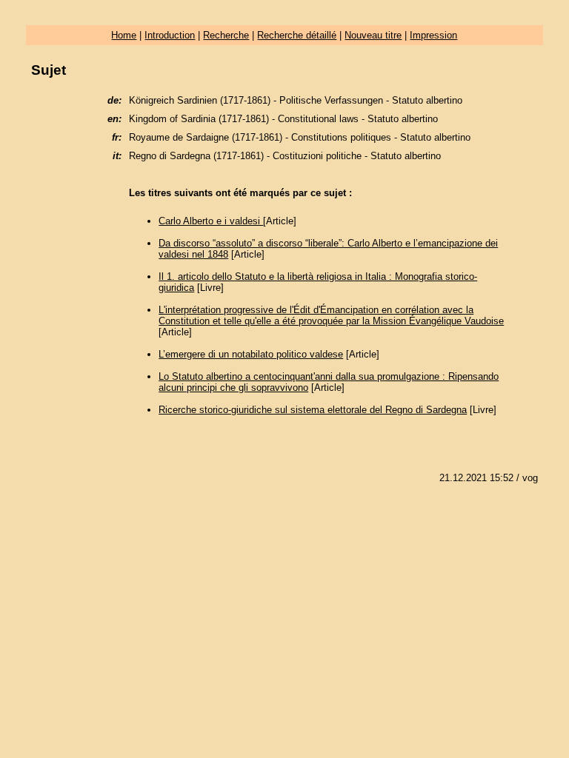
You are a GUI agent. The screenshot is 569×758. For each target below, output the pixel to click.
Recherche (226, 35)
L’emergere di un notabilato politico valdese (251, 354)
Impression (433, 35)
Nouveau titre (373, 35)
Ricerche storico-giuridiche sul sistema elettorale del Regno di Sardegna (313, 409)
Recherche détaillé (296, 35)
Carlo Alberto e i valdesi (211, 221)
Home (123, 35)
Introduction (169, 35)
